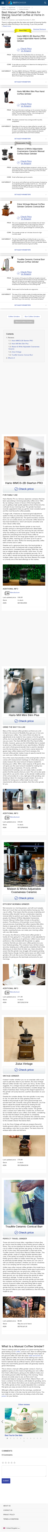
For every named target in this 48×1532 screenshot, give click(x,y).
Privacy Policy (9, 1514)
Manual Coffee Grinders (24, 322)
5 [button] (21, 1438)
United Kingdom (12, 1528)
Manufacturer (15, 592)
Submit (6, 1481)
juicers (4, 1396)
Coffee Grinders (14, 316)
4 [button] (17, 1438)
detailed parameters (23, 82)
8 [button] (31, 1438)
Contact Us (7, 1510)
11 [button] (41, 1438)
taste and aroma (35, 1356)
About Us (6, 1506)
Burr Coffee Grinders (32, 316)
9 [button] (34, 1438)
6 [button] (24, 1438)
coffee (18, 1351)
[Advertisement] (23, 382)
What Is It (11, 358)
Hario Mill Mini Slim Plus (20, 344)
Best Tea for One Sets (13, 1435)
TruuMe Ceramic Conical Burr (22, 355)
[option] (24, 1422)
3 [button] (14, 1438)
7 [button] (27, 1438)
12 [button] (24, 1441)
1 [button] (7, 1438)
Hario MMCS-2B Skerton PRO (22, 340)
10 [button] (37, 1438)
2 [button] (10, 1438)
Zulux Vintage (16, 352)
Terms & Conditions (11, 1519)
